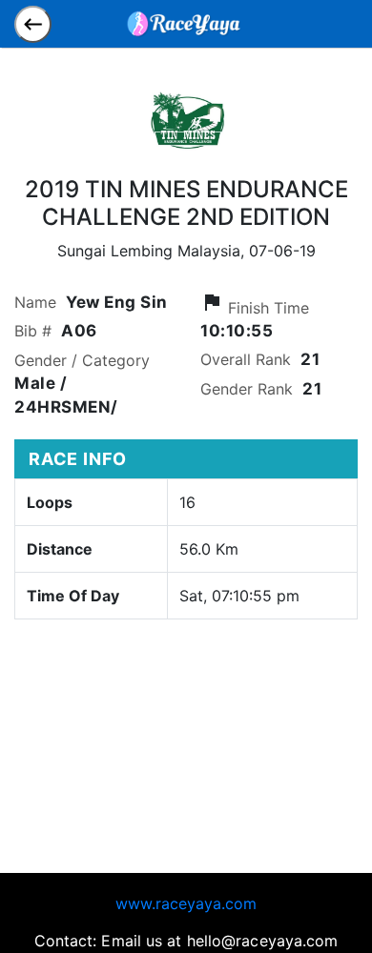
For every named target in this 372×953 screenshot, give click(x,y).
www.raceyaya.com (186, 903)
